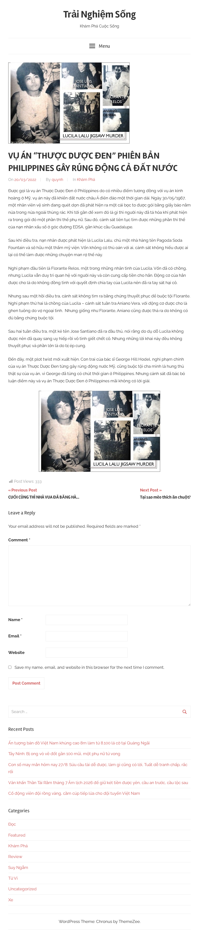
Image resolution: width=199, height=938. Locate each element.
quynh (57, 179)
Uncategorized (22, 888)
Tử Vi (13, 878)
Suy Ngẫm (18, 867)
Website (16, 652)
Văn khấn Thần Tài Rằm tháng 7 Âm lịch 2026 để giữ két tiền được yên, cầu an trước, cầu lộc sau (98, 782)
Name (15, 619)
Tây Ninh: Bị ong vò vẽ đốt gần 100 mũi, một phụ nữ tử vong (64, 753)
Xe (10, 899)
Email (15, 636)
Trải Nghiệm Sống (99, 14)
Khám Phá (86, 179)
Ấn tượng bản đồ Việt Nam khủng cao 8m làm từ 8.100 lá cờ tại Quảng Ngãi (79, 743)
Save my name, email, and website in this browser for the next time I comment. (89, 667)
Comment (19, 539)
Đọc (12, 824)
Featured (16, 835)
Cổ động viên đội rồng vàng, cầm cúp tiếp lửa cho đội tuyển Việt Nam (74, 793)
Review (15, 856)
